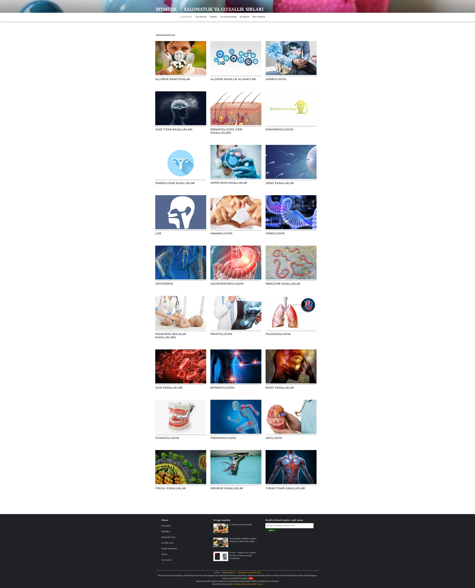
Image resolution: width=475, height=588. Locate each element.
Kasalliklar (186, 17)
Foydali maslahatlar (169, 548)
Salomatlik (200, 17)
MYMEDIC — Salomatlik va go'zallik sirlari (209, 9)
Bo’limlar (244, 17)
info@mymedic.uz (240, 584)
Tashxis (213, 17)
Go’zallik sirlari (228, 17)
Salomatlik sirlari (168, 537)
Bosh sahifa (166, 526)
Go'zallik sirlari (167, 543)
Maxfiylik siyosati (256, 584)
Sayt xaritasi (258, 17)
